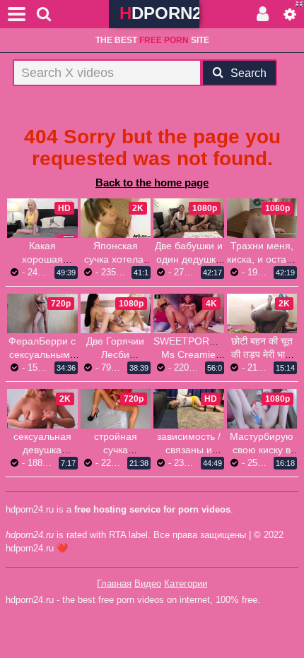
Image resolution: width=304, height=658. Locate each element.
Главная (114, 583)
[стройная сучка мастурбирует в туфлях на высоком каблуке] (116, 409)
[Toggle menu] (17, 14)
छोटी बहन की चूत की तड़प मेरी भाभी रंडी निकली (262, 354)
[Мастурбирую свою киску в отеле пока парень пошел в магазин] (262, 409)
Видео (147, 583)
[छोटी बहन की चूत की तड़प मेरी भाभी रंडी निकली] (262, 313)
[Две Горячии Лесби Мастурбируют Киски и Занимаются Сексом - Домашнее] (116, 313)
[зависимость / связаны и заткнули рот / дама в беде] (188, 409)
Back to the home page (152, 183)
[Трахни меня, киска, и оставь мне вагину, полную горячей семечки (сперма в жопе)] (262, 218)
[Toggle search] (44, 14)
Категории (185, 583)
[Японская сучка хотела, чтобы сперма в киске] (116, 218)
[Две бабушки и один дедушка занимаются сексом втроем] (188, 218)
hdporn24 (159, 13)
